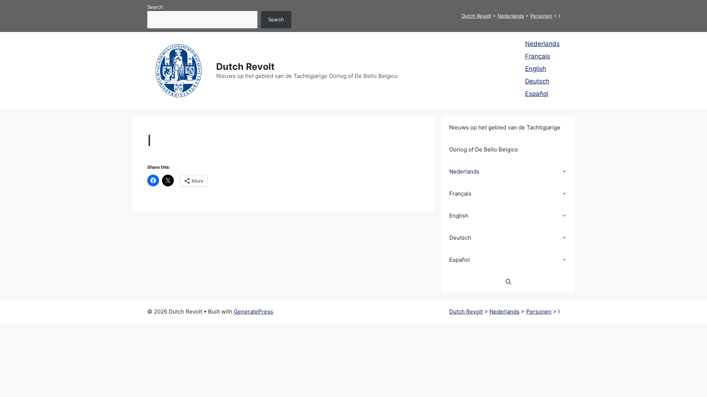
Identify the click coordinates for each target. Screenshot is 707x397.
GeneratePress (253, 311)
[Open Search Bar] (508, 282)
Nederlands (542, 43)
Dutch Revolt (245, 66)
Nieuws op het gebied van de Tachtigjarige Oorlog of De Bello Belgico (504, 138)
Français (537, 56)
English (535, 68)
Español (536, 93)
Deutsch (537, 81)
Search (155, 7)
